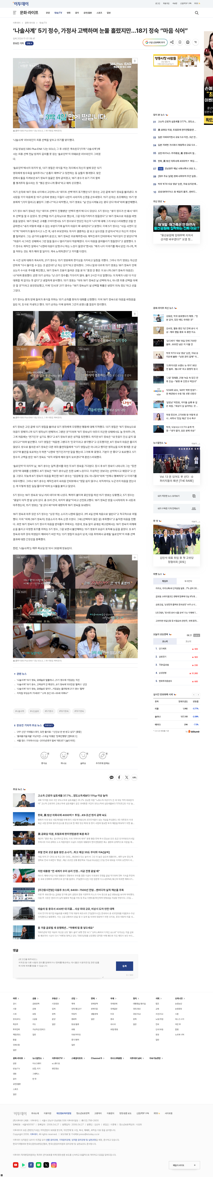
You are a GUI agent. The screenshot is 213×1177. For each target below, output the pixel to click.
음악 (77, 13)
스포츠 (99, 13)
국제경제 (113, 1004)
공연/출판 (88, 13)
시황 (14, 1009)
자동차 (74, 1014)
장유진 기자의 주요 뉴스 (29, 725)
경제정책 (94, 1004)
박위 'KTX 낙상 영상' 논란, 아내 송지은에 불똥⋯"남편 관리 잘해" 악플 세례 (182, 357)
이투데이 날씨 (136, 1058)
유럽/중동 (114, 1029)
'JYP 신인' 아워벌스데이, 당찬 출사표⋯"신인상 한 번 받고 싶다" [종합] (49, 732)
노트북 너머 (179, 1034)
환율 (14, 1040)
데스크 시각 (179, 1019)
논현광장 (178, 1009)
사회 (157, 998)
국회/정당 (137, 1009)
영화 (68, 13)
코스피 (165, 641)
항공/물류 (75, 1024)
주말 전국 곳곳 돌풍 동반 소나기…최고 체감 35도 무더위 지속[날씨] (74, 852)
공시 (14, 1004)
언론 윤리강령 (52, 1140)
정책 (53, 1014)
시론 (177, 1014)
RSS (196, 3)
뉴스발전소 (37, 1058)
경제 (93, 998)
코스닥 (188, 641)
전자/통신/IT (76, 1009)
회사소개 (35, 1113)
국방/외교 (137, 1014)
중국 (112, 1019)
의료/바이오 (76, 1034)
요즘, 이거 (36, 1068)
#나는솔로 (34, 711)
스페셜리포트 (77, 1058)
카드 (34, 1024)
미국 (112, 1014)
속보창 (174, 3)
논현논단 (178, 1004)
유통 (73, 1029)
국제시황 (16, 1045)
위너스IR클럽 (116, 1058)
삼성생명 (162, 673)
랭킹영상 (55, 1068)
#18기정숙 (63, 711)
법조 (157, 1004)
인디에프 (162, 648)
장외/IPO (16, 1019)
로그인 (157, 3)
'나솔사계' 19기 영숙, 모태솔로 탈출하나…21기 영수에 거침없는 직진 (48, 680)
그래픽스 (35, 1074)
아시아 (113, 1024)
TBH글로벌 (164, 665)
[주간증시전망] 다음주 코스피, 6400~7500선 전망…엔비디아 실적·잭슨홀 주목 (81, 890)
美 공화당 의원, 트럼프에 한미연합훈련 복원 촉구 (63, 834)
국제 (112, 998)
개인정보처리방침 (63, 1113)
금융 (34, 998)
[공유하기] (172, 42)
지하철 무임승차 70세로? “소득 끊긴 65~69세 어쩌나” (42, 693)
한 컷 (34, 1079)
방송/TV (58, 13)
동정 (157, 1034)
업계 (53, 1009)
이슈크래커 (36, 1063)
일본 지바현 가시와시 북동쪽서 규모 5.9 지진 (178, 145)
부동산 (55, 998)
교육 (157, 1009)
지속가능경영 (155, 1058)
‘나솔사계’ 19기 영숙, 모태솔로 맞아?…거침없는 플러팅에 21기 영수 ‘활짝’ (51, 688)
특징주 (165, 581)
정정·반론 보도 (125, 1113)
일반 (109, 13)
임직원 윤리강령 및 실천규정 (84, 1140)
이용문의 (110, 1113)
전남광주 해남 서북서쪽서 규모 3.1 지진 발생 (182, 168)
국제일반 (113, 1009)
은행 (34, 1009)
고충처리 (98, 1113)
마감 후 (178, 1024)
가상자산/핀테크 (38, 1029)
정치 (135, 998)
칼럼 (177, 1029)
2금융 (34, 1019)
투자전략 (188, 581)
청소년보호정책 (82, 1113)
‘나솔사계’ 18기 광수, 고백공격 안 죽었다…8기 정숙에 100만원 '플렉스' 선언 (52, 684)
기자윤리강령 (64, 1140)
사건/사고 (159, 1014)
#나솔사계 (19, 711)
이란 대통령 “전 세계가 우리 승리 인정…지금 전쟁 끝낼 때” (69, 871)
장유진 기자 (18, 43)
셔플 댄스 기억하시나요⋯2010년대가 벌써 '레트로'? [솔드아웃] (46, 740)
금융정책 (35, 1004)
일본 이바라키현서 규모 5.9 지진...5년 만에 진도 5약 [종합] (185, 137)
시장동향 (55, 1004)
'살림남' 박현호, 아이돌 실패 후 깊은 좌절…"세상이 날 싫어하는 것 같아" (182, 406)
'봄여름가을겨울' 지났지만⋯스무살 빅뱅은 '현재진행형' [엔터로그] (47, 736)
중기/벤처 (75, 1040)
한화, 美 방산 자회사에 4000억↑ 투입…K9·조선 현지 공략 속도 (72, 815)
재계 (73, 1004)
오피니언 (179, 998)
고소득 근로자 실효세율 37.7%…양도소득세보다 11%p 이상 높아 (73, 795)
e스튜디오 (56, 1063)
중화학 (74, 1019)
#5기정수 (49, 711)
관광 (48, 13)
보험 (34, 1014)
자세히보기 (49, 725)
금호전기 (162, 656)
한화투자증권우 (165, 681)
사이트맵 (168, 1113)
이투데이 (16, 23)
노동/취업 (159, 1019)
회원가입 (166, 3)
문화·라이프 (29, 12)
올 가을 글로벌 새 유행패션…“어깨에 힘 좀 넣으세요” (66, 927)
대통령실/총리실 (139, 1004)
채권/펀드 (17, 1034)
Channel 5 (96, 1058)
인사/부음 (159, 1029)
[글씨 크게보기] (195, 42)
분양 (53, 1019)
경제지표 (94, 1009)
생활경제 (94, 1014)
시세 (14, 1014)
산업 (73, 998)
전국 (157, 1024)
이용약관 (47, 1113)
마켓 (15, 998)
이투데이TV (57, 1058)
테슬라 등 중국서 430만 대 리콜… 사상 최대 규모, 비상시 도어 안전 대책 (76, 908)
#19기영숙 (79, 711)
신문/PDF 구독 (185, 3)
